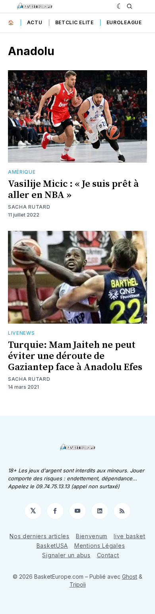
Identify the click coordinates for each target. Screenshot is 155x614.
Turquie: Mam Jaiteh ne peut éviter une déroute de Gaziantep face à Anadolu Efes (75, 356)
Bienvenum (91, 536)
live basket (129, 536)
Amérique (22, 172)
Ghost (129, 576)
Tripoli (78, 584)
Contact (108, 555)
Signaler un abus (66, 555)
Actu (35, 22)
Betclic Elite (74, 22)
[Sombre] (119, 6)
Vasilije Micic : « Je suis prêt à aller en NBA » (73, 189)
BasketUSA (52, 545)
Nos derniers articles (40, 536)
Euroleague (124, 22)
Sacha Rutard (29, 207)
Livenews (21, 333)
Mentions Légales (99, 545)
